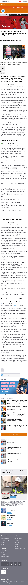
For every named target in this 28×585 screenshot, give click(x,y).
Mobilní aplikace (5, 556)
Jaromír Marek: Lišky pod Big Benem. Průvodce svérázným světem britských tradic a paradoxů (17, 408)
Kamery (25, 7)
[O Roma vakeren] (14, 22)
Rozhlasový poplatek (20, 548)
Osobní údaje (9, 581)
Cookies (3, 581)
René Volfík (15, 86)
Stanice (3, 542)
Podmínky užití (16, 581)
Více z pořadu (5, 439)
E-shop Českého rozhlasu (9, 468)
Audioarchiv (20, 7)
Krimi (12, 383)
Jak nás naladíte (18, 538)
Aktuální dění (4, 15)
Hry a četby (4, 383)
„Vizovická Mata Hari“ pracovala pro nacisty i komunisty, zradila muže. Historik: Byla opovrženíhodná (16, 414)
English (22, 581)
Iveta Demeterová (8, 365)
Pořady (19, 15)
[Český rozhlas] (5, 1)
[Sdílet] (3, 73)
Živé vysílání (4, 389)
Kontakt (16, 546)
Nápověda (17, 540)
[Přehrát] (2, 68)
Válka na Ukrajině (5, 538)
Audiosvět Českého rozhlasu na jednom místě (11, 395)
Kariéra (16, 544)
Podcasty (3, 554)
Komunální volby (5, 540)
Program (14, 7)
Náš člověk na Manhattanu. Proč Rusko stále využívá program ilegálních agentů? (15, 420)
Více (25, 15)
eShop (2, 544)
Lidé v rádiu (17, 542)
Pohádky (4, 386)
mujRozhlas (3, 379)
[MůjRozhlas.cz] (2, 43)
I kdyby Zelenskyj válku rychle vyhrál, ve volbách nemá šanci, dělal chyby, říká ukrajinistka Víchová (17, 402)
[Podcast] (1, 73)
